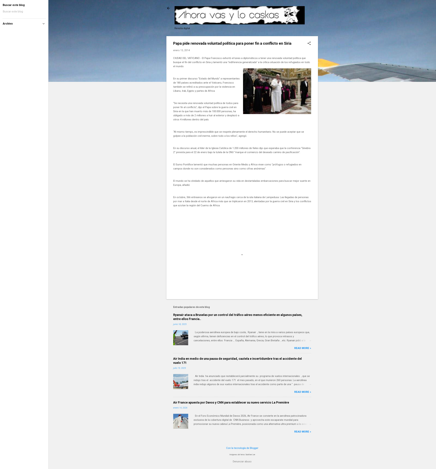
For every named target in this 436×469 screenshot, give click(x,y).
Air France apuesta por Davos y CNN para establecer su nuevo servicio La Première (231, 402)
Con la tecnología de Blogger (242, 448)
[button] (309, 43)
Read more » (302, 348)
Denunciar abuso (242, 461)
